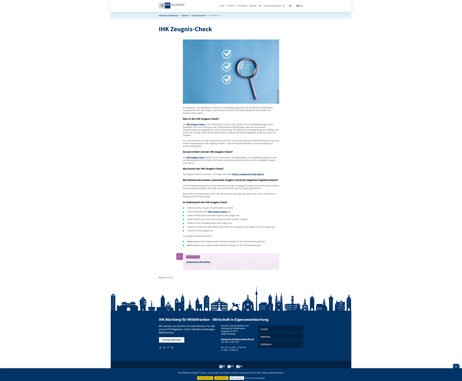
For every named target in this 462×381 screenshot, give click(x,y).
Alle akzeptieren (205, 378)
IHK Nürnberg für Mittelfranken (168, 15)
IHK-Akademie (272, 6)
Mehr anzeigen (237, 378)
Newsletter (265, 336)
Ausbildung (184, 15)
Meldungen (253, 6)
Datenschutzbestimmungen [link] (255, 378)
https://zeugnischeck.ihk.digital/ (248, 174)
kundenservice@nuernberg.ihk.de (237, 339)
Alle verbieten (221, 378)
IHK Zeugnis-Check (195, 124)
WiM (260, 6)
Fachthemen (231, 6)
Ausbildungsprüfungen (198, 15)
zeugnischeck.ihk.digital (198, 261)
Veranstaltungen (242, 6)
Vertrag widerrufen (171, 339)
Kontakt (222, 6)
